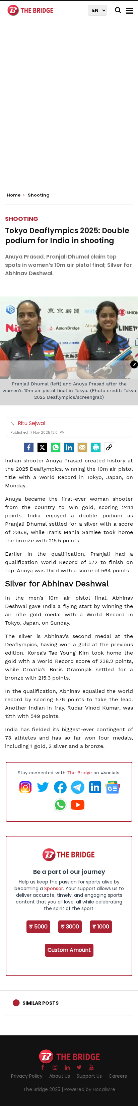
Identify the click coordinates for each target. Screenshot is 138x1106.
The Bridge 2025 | (43, 1089)
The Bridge (79, 772)
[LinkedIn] (69, 447)
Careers (118, 1076)
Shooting (21, 219)
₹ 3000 (70, 926)
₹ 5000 (38, 926)
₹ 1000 (100, 926)
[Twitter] (42, 447)
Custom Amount (69, 950)
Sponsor (53, 888)
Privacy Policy (27, 1076)
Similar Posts (40, 1003)
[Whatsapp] (56, 447)
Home (14, 195)
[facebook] (29, 447)
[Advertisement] (69, 108)
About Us (59, 1076)
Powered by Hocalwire (89, 1089)
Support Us (89, 1076)
